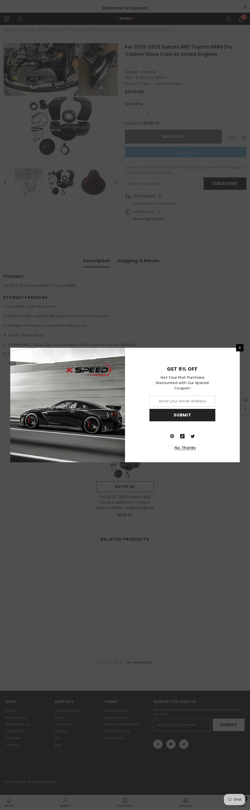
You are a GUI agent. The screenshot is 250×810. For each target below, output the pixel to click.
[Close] (239, 347)
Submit (182, 415)
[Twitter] (193, 436)
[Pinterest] (172, 436)
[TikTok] (182, 436)
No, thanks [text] (185, 447)
